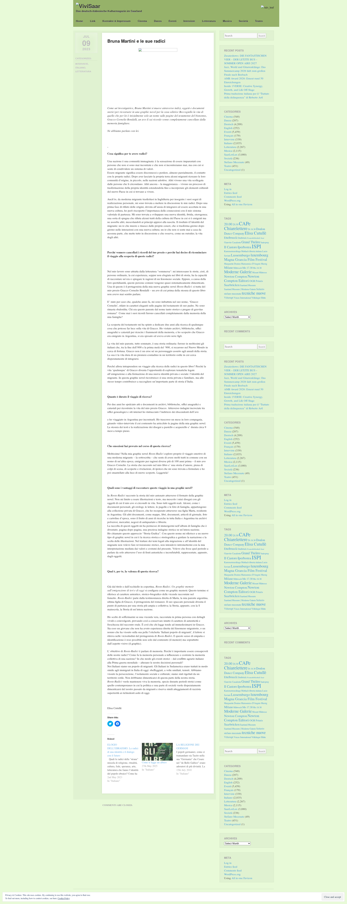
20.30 (235, 224)
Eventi (172, 21)
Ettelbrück (242, 237)
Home (79, 21)
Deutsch (228, 124)
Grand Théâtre (250, 242)
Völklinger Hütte (258, 297)
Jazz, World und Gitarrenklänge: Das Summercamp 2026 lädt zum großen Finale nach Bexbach (245, 70)
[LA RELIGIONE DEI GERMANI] (193, 759)
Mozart (255, 272)
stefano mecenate (232, 293)
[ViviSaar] (88, 6)
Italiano (80, 67)
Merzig (264, 263)
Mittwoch (238, 267)
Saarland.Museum (248, 285)
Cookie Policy (64, 898)
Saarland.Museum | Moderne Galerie (240, 289)
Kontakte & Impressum (116, 21)
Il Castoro (230, 247)
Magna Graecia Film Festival (245, 259)
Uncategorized (232, 169)
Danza (158, 21)
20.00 (228, 224)
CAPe (244, 223)
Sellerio (260, 289)
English (228, 128)
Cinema (142, 21)
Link (92, 21)
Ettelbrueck (230, 237)
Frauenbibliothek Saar (255, 238)
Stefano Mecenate (234, 162)
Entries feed (230, 193)
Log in (228, 189)
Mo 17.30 (247, 267)
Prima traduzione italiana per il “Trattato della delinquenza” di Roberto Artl (246, 95)
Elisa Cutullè (255, 233)
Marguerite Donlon (232, 263)
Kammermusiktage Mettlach (236, 251)
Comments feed (233, 196)
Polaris (259, 281)
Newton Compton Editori (241, 278)
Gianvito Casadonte (232, 242)
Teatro (259, 21)
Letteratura (209, 21)
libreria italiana (255, 251)
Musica (227, 21)
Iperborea (244, 247)
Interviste (189, 21)
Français (229, 135)
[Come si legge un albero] (157, 752)
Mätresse (263, 272)
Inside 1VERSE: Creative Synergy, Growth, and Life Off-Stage (243, 88)
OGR (252, 281)
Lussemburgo (240, 255)
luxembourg (259, 255)
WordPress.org (232, 200)
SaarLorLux (230, 154)
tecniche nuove (254, 293)
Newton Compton (235, 276)
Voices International (242, 297)
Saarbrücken (231, 285)
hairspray (265, 242)
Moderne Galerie (238, 271)
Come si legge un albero (154, 762)
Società (243, 21)
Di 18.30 (252, 229)
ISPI (256, 246)
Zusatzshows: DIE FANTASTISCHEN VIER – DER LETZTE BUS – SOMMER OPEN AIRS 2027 (245, 59)
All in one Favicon (242, 204)
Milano (228, 267)
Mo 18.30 (257, 267)
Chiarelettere (235, 228)
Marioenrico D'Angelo (250, 263)
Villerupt (228, 297)
